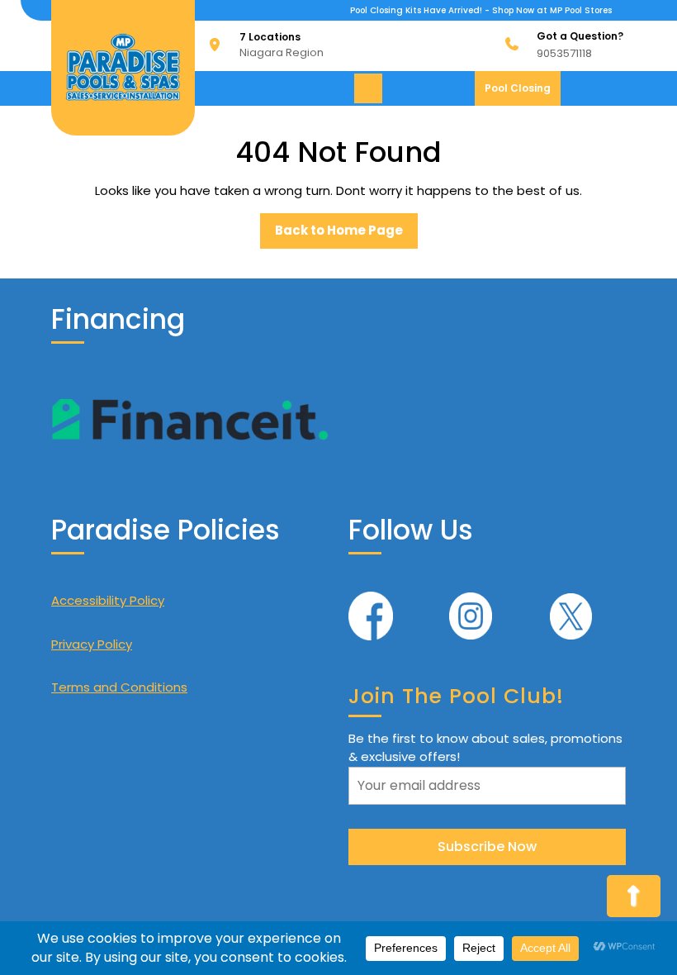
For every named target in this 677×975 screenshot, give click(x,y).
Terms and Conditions (119, 687)
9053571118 (564, 53)
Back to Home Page (346, 235)
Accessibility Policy (107, 600)
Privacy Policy (91, 644)
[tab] (370, 88)
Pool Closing (523, 93)
